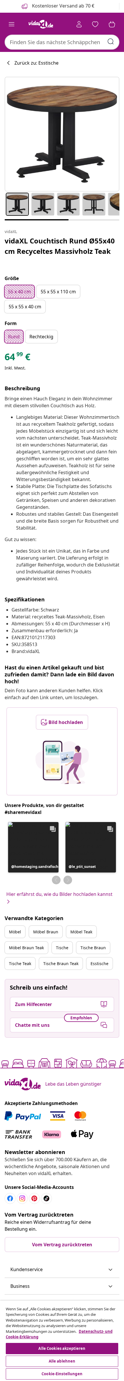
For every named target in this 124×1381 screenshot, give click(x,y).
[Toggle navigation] (11, 24)
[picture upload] (62, 762)
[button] (33, 847)
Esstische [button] (99, 963)
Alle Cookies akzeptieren (61, 1348)
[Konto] (79, 24)
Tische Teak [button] (20, 963)
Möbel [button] (15, 932)
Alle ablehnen (62, 1361)
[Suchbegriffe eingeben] (110, 41)
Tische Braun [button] (93, 947)
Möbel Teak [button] (81, 932)
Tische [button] (62, 947)
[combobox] (62, 42)
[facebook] (10, 1198)
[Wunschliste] (95, 24)
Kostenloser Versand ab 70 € (62, 6)
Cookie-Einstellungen (62, 1373)
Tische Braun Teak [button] (60, 963)
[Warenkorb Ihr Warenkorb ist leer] (112, 24)
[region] (62, 1341)
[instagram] (22, 1198)
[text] (17, 358)
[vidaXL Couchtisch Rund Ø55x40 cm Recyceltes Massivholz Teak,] (62, 134)
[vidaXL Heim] (40, 24)
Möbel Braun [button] (45, 932)
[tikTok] (46, 1198)
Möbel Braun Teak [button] (26, 947)
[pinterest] (34, 1198)
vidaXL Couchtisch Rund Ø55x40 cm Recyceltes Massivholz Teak (60, 246)
